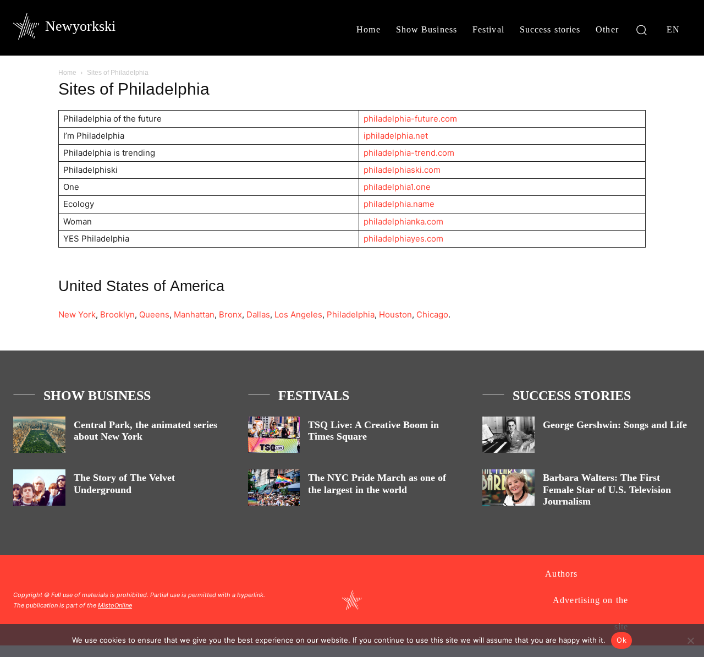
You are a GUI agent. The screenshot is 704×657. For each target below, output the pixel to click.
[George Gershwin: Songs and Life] (508, 435)
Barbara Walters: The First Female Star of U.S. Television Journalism (607, 489)
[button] (641, 29)
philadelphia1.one (397, 187)
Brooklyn (117, 314)
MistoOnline (115, 605)
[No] (690, 640)
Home (67, 72)
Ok (621, 640)
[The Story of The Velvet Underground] (39, 487)
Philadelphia (351, 314)
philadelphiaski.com (402, 170)
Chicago (432, 314)
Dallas (258, 314)
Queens (154, 314)
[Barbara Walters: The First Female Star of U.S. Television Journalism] (508, 487)
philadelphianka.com (403, 221)
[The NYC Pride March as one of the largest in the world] (274, 487)
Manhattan (194, 314)
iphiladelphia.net (396, 135)
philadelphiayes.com (403, 238)
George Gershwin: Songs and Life (615, 424)
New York (77, 314)
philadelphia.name (399, 204)
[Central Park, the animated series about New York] (39, 435)
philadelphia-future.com (410, 118)
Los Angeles (298, 314)
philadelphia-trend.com (409, 152)
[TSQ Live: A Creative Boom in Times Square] (274, 435)
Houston (395, 314)
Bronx (230, 314)
